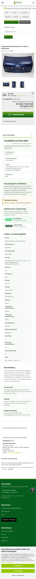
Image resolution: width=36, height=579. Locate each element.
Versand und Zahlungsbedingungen (11, 508)
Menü (2, 2)
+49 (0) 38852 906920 (8, 490)
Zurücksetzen (25, 22)
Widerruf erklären (8, 519)
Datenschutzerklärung (7, 562)
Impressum (4, 540)
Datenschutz (4, 537)
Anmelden (10, 469)
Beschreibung (9, 135)
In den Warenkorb (18, 115)
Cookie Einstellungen (7, 531)
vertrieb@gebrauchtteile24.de (9, 492)
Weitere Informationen (18, 575)
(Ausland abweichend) (21, 95)
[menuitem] (18, 508)
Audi (33, 53)
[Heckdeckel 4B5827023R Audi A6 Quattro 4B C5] (18, 65)
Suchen (8, 37)
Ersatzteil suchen (11, 22)
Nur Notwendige (18, 571)
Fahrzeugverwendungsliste (15, 428)
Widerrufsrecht (5, 511)
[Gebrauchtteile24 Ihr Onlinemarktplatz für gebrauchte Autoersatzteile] (18, 2)
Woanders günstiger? (10, 121)
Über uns (3, 534)
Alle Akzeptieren (18, 565)
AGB (2, 514)
